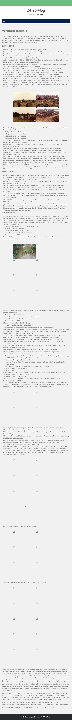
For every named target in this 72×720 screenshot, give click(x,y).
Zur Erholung (36, 10)
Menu (5, 21)
